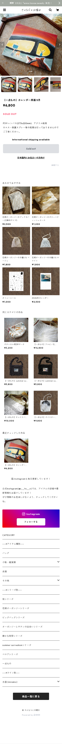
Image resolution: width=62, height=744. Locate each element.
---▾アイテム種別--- (13, 544)
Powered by (28, 715)
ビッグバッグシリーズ (13, 617)
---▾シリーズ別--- (12, 590)
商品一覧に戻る (31, 696)
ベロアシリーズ (10, 654)
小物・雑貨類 (9, 562)
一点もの (6, 663)
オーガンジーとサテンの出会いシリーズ (22, 626)
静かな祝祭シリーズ (12, 636)
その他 (5, 580)
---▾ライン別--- (11, 672)
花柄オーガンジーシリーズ (15, 608)
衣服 (4, 571)
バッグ (5, 553)
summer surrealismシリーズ (16, 645)
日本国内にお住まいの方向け (31, 157)
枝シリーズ (8, 599)
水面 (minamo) (9, 682)
